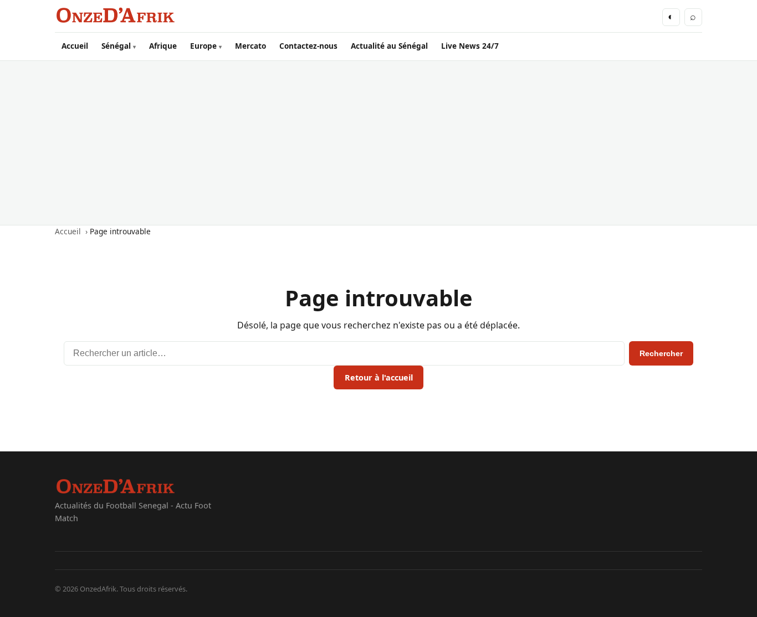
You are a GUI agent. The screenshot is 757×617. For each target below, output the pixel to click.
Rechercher (661, 353)
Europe (203, 45)
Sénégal (116, 45)
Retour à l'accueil (379, 377)
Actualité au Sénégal (389, 45)
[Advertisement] (378, 142)
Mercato (250, 45)
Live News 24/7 (470, 45)
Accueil (75, 45)
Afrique (163, 45)
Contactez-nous (308, 45)
